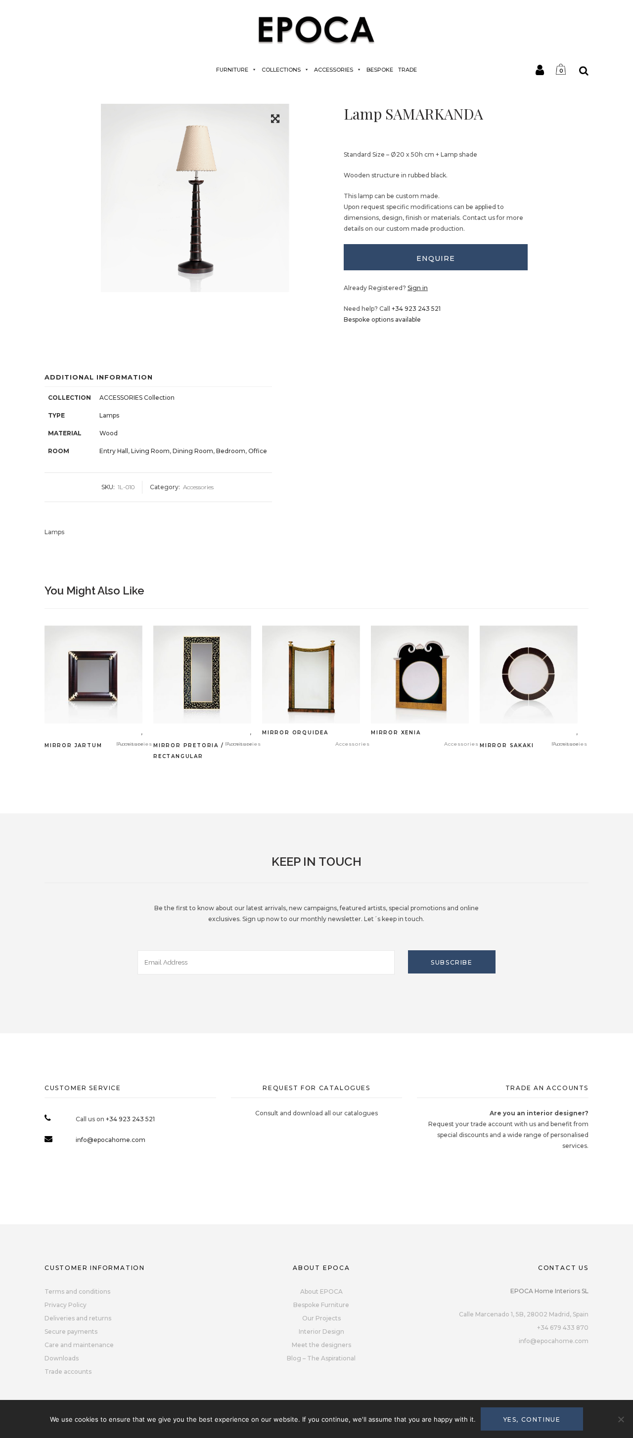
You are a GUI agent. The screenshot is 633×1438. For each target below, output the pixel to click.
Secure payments (71, 1331)
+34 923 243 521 (416, 308)
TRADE (407, 69)
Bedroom (230, 451)
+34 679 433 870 (562, 1327)
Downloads (62, 1358)
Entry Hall (113, 451)
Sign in (417, 288)
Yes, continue (532, 1419)
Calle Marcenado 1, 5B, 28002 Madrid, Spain (523, 1314)
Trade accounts (68, 1371)
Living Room (150, 451)
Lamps (109, 415)
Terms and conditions (77, 1291)
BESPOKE (379, 69)
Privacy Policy (66, 1305)
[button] (275, 120)
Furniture (232, 69)
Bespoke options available (382, 319)
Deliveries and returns (78, 1318)
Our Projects (321, 1318)
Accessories (333, 69)
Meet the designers (321, 1345)
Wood (108, 433)
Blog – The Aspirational (321, 1358)
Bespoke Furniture (321, 1305)
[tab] (436, 257)
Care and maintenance (79, 1345)
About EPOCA (321, 1291)
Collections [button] (281, 69)
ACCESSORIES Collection (137, 397)
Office (257, 451)
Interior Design (321, 1331)
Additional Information (99, 377)
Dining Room (193, 451)
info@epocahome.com (110, 1139)
